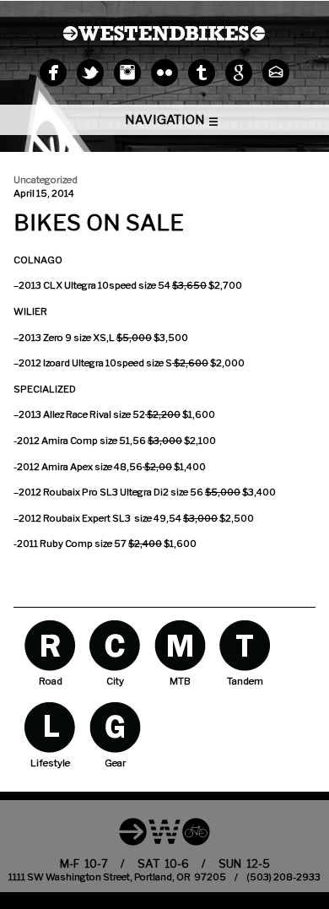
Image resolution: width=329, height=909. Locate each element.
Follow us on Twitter (90, 72)
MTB (180, 645)
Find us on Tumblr (201, 72)
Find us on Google (238, 72)
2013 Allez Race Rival (66, 414)
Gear (115, 727)
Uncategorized (45, 180)
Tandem (245, 645)
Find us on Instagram (127, 72)
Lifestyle (50, 727)
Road (50, 645)
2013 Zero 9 (45, 338)
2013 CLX (41, 285)
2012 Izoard (45, 363)
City (115, 645)
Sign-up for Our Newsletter (275, 72)
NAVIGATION (165, 119)
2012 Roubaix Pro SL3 (68, 492)
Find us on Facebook (53, 72)
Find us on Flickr (164, 72)
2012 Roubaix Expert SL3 (75, 518)
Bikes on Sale (98, 222)
